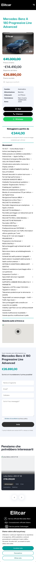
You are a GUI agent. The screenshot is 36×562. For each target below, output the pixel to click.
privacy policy (23, 418)
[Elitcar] (6, 5)
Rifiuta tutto (18, 558)
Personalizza (18, 553)
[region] (18, 545)
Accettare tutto (18, 548)
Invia (18, 424)
